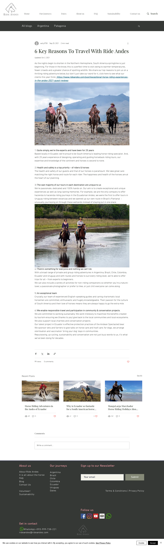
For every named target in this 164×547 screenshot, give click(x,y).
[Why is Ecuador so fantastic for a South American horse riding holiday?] (82, 391)
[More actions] (127, 43)
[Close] (160, 543)
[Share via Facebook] (36, 354)
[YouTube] (95, 516)
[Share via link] (54, 354)
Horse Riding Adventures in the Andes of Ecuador (39, 408)
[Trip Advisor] (102, 516)
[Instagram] (89, 516)
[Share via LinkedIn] (48, 354)
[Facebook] (83, 516)
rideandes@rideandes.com (33, 532)
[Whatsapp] (21, 529)
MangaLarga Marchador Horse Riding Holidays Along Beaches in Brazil (122, 408)
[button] (139, 26)
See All (139, 376)
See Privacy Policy (103, 543)
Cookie (141, 543)
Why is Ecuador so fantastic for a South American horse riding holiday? (80, 408)
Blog (21, 481)
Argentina (43, 26)
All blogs (27, 26)
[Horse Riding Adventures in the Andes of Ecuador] (40, 391)
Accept (153, 543)
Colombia (55, 481)
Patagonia (60, 26)
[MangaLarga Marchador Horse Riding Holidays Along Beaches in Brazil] (123, 391)
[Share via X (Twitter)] (42, 354)
